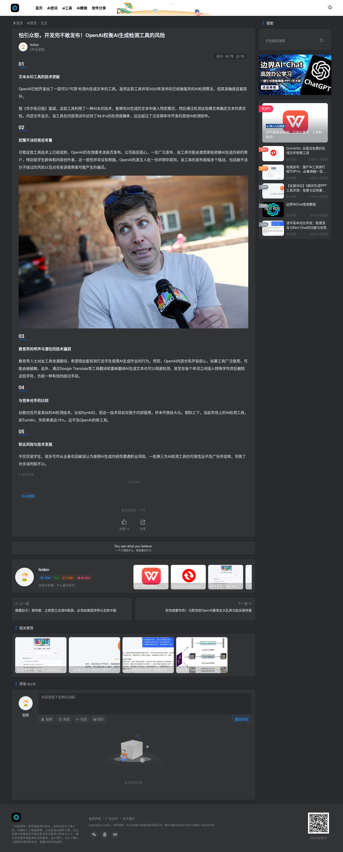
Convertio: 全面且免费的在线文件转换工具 (305, 150)
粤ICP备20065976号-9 (178, 825)
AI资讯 (52, 7)
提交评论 (241, 719)
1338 (47, 578)
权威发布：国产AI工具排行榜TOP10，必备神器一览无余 (306, 171)
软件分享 (99, 7)
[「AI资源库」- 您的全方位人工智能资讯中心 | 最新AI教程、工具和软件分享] (16, 816)
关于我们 (129, 818)
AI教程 (82, 7)
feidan (34, 44)
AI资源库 (118, 825)
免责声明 (95, 818)
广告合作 (112, 818)
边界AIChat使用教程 (301, 204)
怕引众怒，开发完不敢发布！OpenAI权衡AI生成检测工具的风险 (92, 35)
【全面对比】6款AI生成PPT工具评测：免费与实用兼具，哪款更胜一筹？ (306, 190)
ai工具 (67, 7)
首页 (38, 7)
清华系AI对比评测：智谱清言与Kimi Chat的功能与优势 (306, 225)
